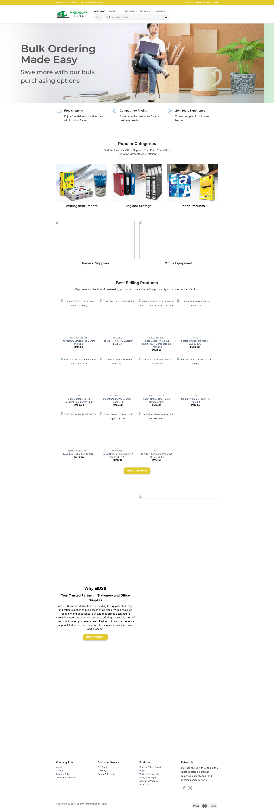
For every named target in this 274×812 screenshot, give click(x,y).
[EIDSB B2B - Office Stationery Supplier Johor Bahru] (72, 14)
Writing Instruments (149, 774)
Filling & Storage (147, 777)
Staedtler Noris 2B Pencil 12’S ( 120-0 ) (195, 400)
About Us (114, 11)
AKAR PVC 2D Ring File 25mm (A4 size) (78, 342)
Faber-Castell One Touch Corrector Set (156, 400)
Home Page (99, 11)
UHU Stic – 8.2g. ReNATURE (117, 341)
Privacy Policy (63, 774)
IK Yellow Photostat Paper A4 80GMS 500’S (156, 455)
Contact (160, 11)
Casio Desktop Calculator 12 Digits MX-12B (117, 455)
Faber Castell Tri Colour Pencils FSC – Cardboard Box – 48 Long (156, 343)
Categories (130, 11)
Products (145, 11)
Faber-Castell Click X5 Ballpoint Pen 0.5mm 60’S (79, 400)
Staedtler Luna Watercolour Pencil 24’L (117, 400)
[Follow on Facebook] (184, 788)
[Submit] (166, 17)
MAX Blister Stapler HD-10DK (78, 454)
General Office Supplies (151, 767)
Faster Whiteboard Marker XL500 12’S (195, 342)
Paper (142, 770)
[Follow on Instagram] (190, 788)
